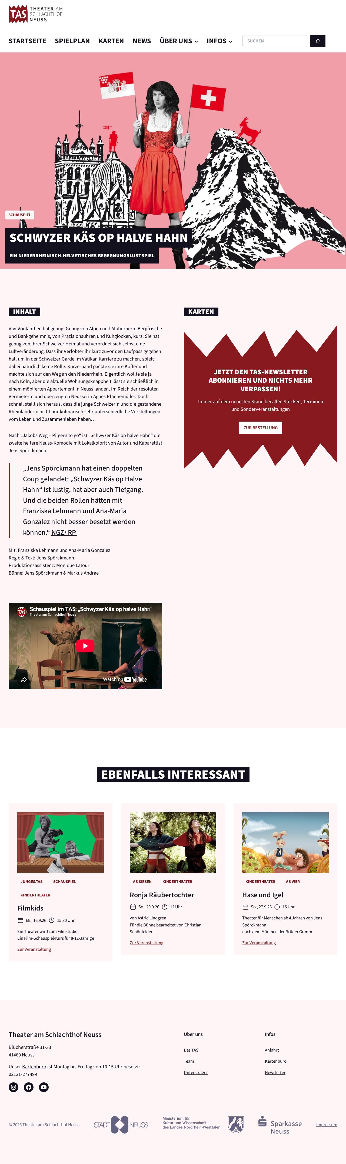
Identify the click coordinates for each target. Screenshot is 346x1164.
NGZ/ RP (64, 532)
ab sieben (142, 881)
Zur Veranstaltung (34, 949)
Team (189, 1061)
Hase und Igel (262, 895)
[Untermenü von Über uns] (196, 41)
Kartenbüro (34, 1066)
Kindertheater (35, 895)
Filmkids (30, 908)
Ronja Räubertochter (162, 895)
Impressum (326, 1125)
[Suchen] (317, 41)
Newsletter (275, 1072)
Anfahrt (272, 1050)
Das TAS (191, 1050)
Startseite (27, 41)
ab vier (293, 881)
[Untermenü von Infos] (230, 41)
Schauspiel (19, 215)
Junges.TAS (31, 881)
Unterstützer (196, 1072)
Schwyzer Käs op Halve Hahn (98, 237)
